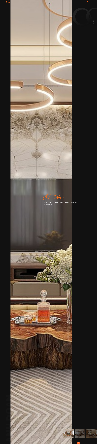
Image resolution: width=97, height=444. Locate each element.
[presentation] (76, 443)
